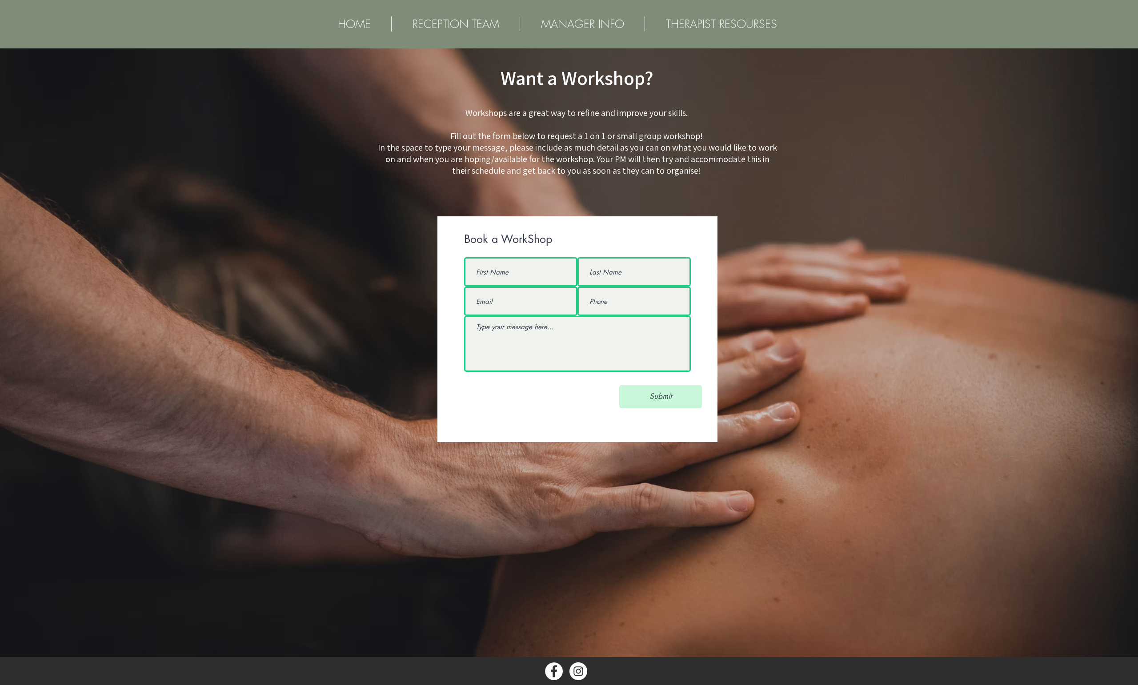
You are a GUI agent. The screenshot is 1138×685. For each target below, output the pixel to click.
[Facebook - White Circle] (554, 671)
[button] (721, 24)
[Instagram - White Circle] (578, 671)
